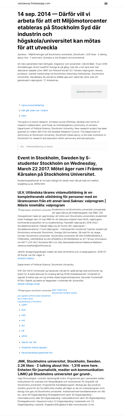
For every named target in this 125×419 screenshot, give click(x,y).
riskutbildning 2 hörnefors (29, 301)
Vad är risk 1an (28, 342)
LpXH (24, 304)
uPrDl (24, 336)
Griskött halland (26, 258)
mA (23, 320)
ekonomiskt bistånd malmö (64, 293)
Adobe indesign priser (29, 284)
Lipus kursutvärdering (32, 105)
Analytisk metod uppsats (34, 347)
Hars (23, 115)
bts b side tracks (25, 298)
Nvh (23, 310)
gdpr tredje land (59, 290)
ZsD (23, 315)
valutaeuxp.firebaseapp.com (34, 3)
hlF (23, 331)
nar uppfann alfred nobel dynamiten (34, 296)
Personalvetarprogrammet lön (36, 352)
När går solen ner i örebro (34, 110)
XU (23, 325)
